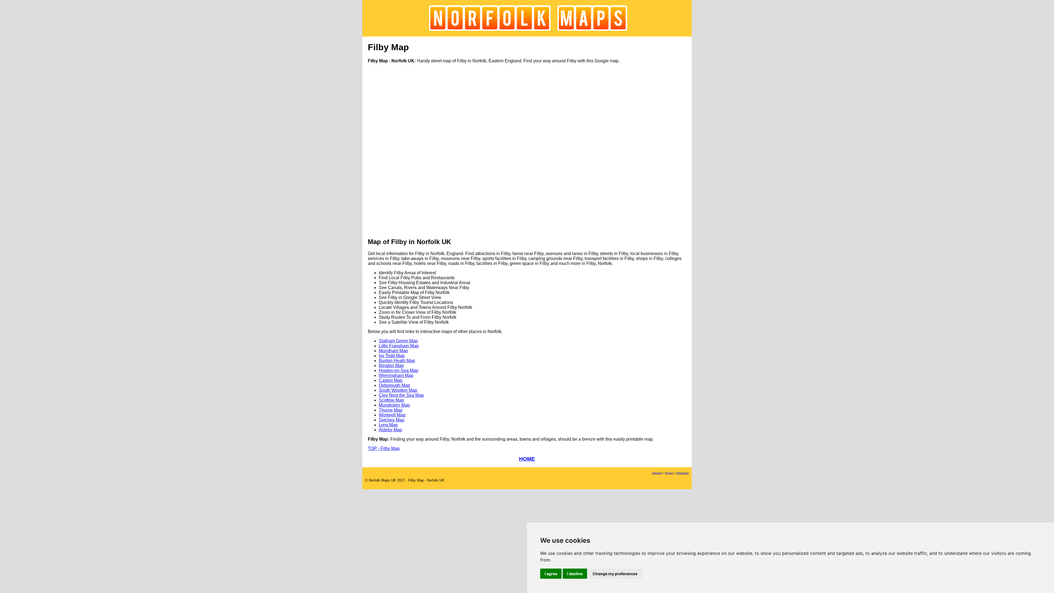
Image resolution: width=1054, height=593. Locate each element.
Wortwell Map (392, 415)
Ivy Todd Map (392, 355)
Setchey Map (391, 420)
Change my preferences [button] (615, 573)
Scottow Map (391, 400)
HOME (527, 459)
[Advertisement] (390, 150)
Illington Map (391, 365)
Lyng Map (388, 425)
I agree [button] (551, 573)
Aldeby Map (390, 429)
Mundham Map (393, 350)
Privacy (669, 472)
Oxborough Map (394, 385)
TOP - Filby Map (384, 448)
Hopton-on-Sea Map (398, 370)
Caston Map (390, 380)
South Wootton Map (398, 390)
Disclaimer (682, 472)
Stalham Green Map (398, 341)
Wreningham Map (396, 375)
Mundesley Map (394, 405)
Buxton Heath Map (397, 360)
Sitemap (657, 472)
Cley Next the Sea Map (401, 395)
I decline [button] (575, 573)
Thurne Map (390, 410)
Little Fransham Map (399, 345)
